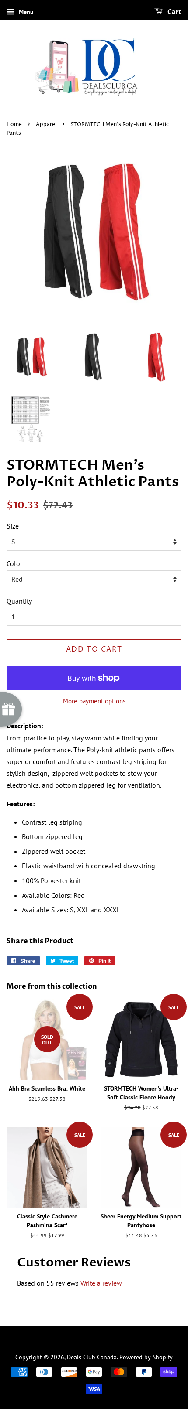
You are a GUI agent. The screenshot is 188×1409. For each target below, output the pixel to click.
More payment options (94, 701)
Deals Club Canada (92, 1357)
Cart (173, 12)
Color (14, 563)
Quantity (19, 601)
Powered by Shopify (146, 1357)
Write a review (101, 1283)
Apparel (46, 124)
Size (13, 526)
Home (14, 124)
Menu (25, 12)
